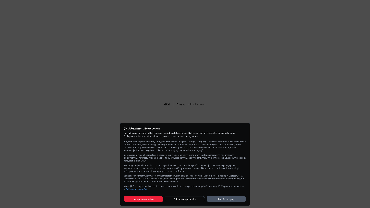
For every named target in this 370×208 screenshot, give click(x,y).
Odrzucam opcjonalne (185, 199)
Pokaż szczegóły (226, 199)
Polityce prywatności (136, 189)
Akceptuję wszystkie (144, 199)
